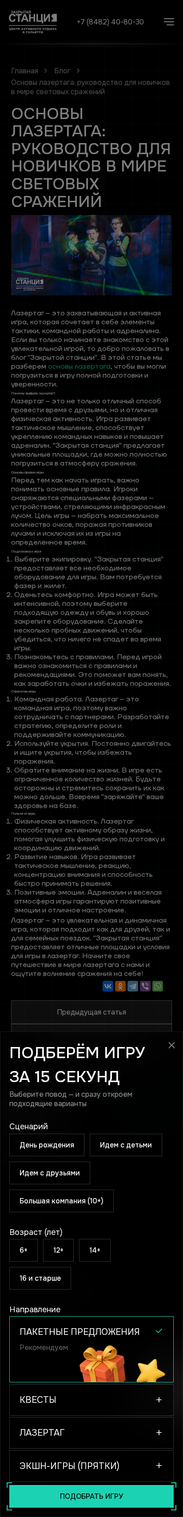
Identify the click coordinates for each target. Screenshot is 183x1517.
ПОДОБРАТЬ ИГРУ (91, 1496)
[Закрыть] (172, 1045)
